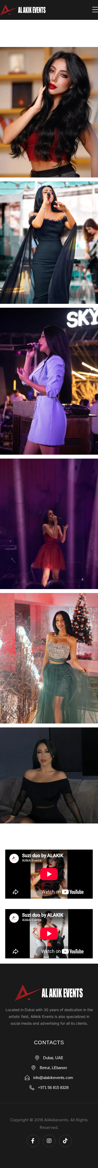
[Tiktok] (65, 1141)
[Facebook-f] (33, 1141)
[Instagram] (49, 1141)
